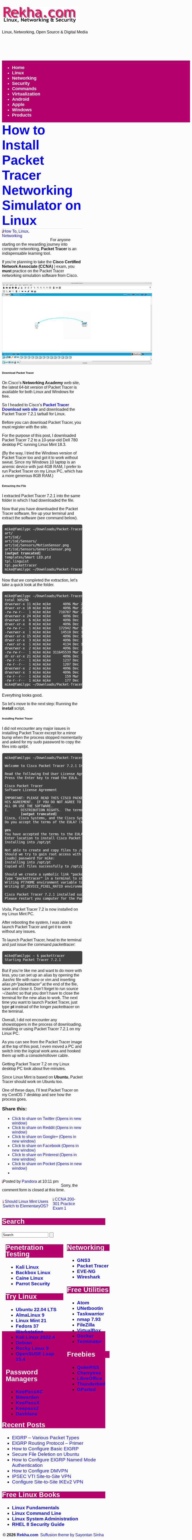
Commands (24, 88)
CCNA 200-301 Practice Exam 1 (64, 1203)
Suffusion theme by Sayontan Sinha (72, 1535)
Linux (18, 72)
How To (9, 231)
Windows (22, 109)
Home (18, 67)
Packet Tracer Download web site (35, 407)
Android (20, 99)
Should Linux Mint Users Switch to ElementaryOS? (25, 1203)
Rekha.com (27, 1535)
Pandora (29, 1181)
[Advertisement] (99, 47)
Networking (24, 78)
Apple (18, 104)
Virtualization (26, 93)
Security (21, 83)
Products (22, 115)
